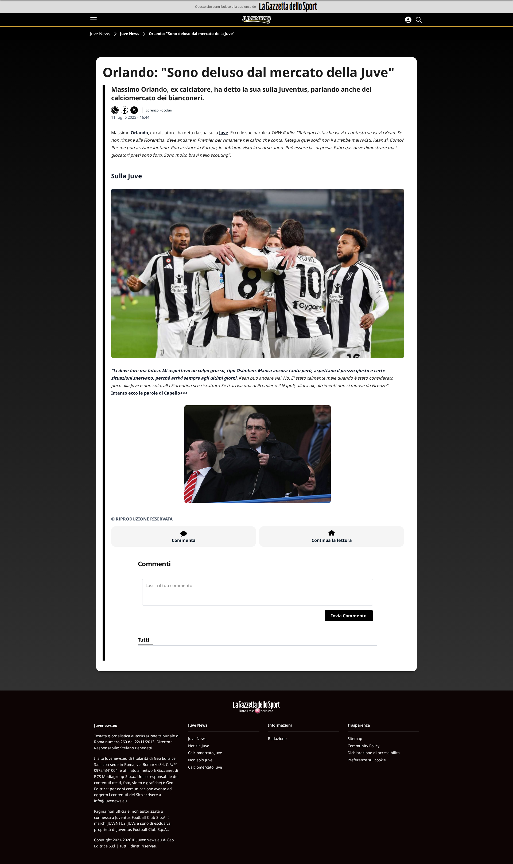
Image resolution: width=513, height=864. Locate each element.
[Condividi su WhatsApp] (115, 110)
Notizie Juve (198, 745)
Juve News (100, 34)
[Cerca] (419, 20)
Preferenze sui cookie (367, 759)
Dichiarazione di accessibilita (374, 752)
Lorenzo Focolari (159, 110)
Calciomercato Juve (205, 752)
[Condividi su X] (134, 110)
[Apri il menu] (93, 20)
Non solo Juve (200, 759)
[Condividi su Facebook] (124, 110)
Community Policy (363, 745)
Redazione (277, 738)
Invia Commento (349, 616)
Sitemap (355, 738)
